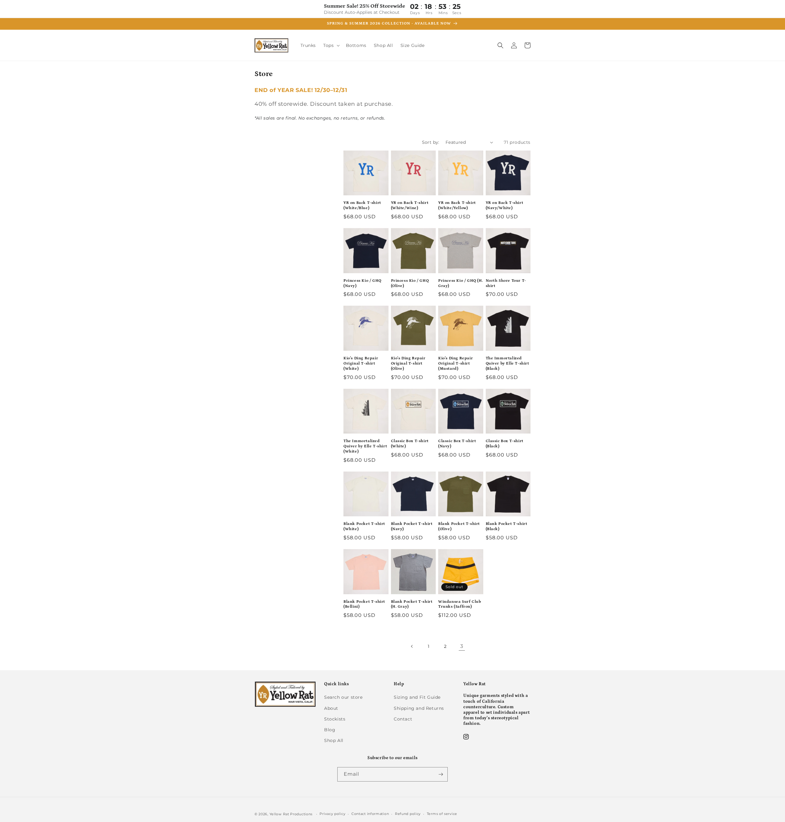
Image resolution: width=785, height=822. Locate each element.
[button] (331, 45)
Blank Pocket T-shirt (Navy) (412, 526)
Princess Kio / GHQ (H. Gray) (460, 283)
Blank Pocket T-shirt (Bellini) (364, 604)
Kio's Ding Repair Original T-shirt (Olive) (408, 363)
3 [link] (461, 646)
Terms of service (442, 814)
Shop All (333, 740)
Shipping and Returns (419, 708)
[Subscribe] (440, 774)
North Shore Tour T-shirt (506, 283)
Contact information (370, 814)
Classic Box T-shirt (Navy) (457, 444)
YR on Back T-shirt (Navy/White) (504, 205)
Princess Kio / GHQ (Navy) (362, 283)
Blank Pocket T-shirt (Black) (506, 526)
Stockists (334, 719)
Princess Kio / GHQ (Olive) (410, 283)
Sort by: (430, 142)
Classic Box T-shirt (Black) (504, 444)
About (331, 708)
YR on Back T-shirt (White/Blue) (362, 205)
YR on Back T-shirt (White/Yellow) (457, 205)
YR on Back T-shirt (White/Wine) (410, 205)
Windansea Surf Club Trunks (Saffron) (459, 604)
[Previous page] (412, 646)
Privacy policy (332, 814)
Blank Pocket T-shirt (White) (364, 526)
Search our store (343, 697)
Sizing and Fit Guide (417, 697)
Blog (329, 729)
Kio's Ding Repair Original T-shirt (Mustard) (455, 363)
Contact (403, 719)
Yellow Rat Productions (291, 814)
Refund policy (408, 814)
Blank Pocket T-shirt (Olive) (459, 526)
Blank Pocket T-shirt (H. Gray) (412, 604)
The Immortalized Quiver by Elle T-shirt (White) (365, 446)
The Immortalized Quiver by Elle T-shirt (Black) (507, 363)
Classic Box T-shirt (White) (410, 444)
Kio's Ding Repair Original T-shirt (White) (360, 363)
